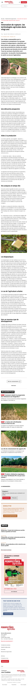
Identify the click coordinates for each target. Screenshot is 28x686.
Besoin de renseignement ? (7, 641)
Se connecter (6, 497)
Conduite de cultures (5, 645)
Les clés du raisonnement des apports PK (13, 449)
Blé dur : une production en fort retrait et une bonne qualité (13, 545)
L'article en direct (8, 613)
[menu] (2, 2)
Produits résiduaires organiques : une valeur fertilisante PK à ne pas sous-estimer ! (13, 476)
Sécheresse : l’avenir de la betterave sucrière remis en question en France (13, 531)
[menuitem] (19, 2)
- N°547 (10, 588)
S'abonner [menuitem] (23, 2)
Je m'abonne (14, 591)
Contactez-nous (4, 658)
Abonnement (5, 661)
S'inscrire (14, 497)
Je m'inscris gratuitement (10, 515)
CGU (2, 666)
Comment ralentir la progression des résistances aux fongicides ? (13, 396)
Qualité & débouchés (5, 647)
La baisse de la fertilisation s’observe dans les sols (11, 422)
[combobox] (14, 6)
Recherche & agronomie (6, 651)
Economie (3, 649)
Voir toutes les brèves (6, 549)
